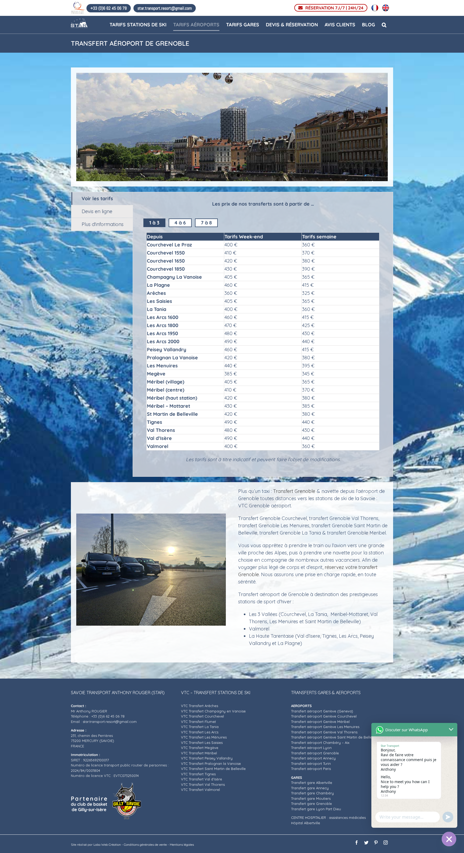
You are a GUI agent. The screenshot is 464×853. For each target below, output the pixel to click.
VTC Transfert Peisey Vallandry (207, 758)
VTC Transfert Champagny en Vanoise (213, 711)
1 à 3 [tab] (154, 223)
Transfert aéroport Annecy (313, 758)
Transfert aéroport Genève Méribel (320, 721)
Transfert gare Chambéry (312, 793)
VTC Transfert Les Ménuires (204, 737)
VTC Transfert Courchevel (202, 716)
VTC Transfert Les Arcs (199, 732)
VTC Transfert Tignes (198, 774)
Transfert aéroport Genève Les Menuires (325, 727)
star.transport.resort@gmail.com (110, 721)
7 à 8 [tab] (206, 223)
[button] (384, 24)
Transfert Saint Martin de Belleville (217, 768)
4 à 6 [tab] (180, 223)
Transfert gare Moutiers (311, 798)
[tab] (102, 198)
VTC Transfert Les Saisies (202, 742)
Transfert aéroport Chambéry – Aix (320, 742)
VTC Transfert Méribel (199, 753)
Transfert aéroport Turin (311, 763)
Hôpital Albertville (306, 823)
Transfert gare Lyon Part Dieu (316, 809)
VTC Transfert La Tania (200, 727)
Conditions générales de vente (145, 845)
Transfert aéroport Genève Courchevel (324, 716)
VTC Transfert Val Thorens (203, 784)
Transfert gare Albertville (312, 782)
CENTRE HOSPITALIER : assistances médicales (329, 817)
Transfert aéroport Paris (311, 768)
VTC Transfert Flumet (198, 721)
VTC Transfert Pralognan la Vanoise (211, 763)
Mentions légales (182, 845)
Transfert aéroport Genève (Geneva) (322, 711)
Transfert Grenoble (295, 491)
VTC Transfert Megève (199, 748)
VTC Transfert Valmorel (200, 789)
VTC (185, 768)
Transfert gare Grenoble (311, 803)
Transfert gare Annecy (310, 788)
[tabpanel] (263, 334)
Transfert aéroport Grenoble (315, 753)
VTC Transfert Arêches (199, 706)
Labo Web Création (107, 845)
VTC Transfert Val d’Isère (201, 779)
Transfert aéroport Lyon (311, 748)
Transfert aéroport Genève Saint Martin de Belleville (334, 737)
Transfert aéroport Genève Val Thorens (324, 732)
